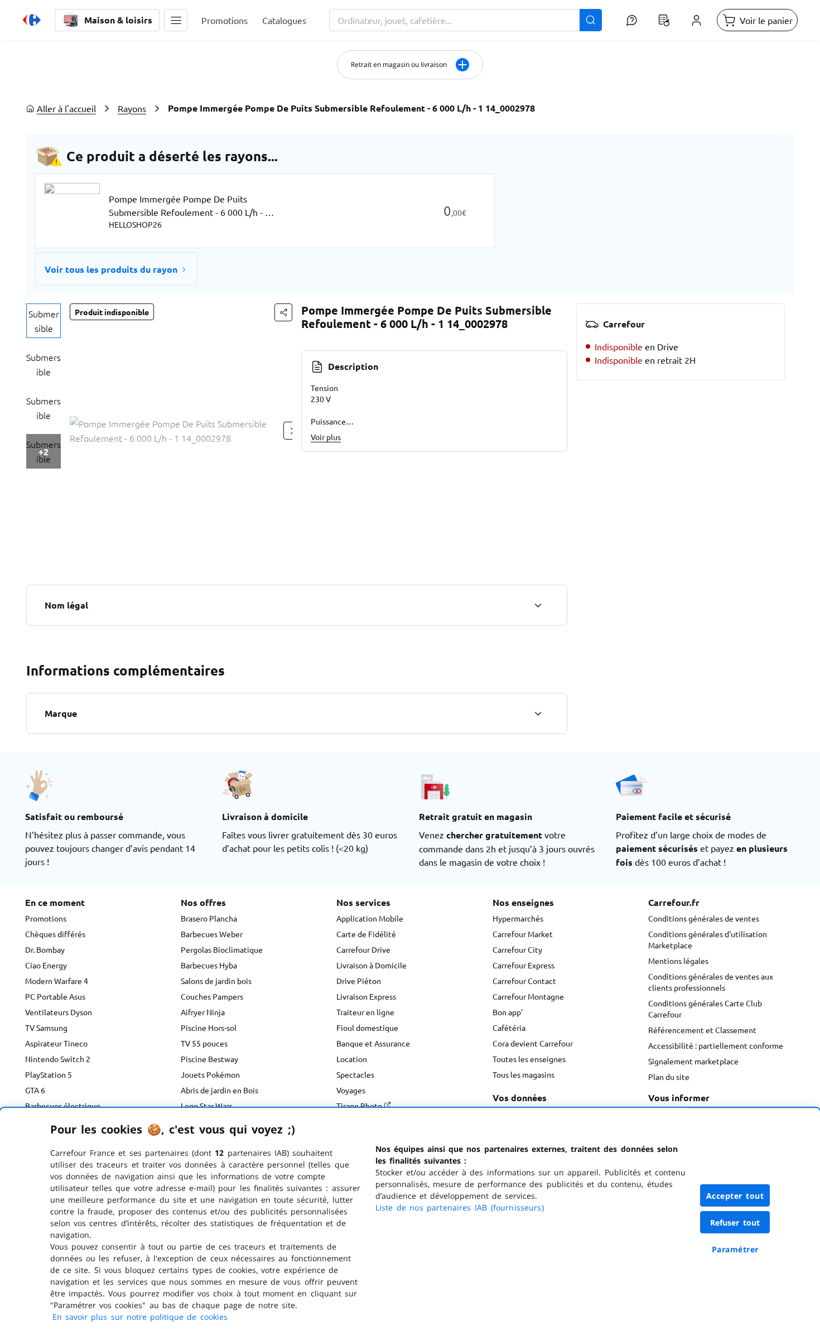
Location (351, 1059)
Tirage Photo (360, 1106)
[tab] (43, 320)
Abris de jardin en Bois (219, 1090)
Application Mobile (369, 918)
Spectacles (355, 1074)
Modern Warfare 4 (56, 981)
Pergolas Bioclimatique (222, 949)
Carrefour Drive (363, 949)
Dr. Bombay (45, 949)
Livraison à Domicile (371, 965)
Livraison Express (366, 996)
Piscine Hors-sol (209, 1028)
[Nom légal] (538, 605)
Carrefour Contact (524, 981)
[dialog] (410, 1222)
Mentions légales (678, 961)
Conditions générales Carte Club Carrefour (705, 1008)
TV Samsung (46, 1028)
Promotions (45, 918)
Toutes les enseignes (529, 1059)
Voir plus (326, 437)
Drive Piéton (358, 981)
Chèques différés (55, 934)
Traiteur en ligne (365, 1012)
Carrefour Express (523, 965)
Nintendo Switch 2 (57, 1059)
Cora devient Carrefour (533, 1043)
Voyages (350, 1090)
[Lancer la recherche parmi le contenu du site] (590, 20)
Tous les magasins (523, 1074)
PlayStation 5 (48, 1074)
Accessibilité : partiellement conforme (715, 1045)
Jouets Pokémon (210, 1074)
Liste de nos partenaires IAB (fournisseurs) (459, 1207)
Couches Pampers (212, 996)
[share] (283, 312)
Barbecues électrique (62, 1106)
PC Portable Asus (55, 996)
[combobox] (465, 20)
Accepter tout (735, 1195)
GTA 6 (35, 1090)
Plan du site (668, 1077)
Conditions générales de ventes (703, 918)
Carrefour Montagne (528, 996)
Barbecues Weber (212, 934)
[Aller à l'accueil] (31, 20)
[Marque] (538, 713)
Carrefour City (517, 949)
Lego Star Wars (207, 1106)
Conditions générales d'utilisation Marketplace (707, 939)
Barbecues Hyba (209, 965)
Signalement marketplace (693, 1061)
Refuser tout (735, 1222)
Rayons (132, 108)
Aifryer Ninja (203, 1012)
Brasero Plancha (209, 918)
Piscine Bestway (209, 1059)
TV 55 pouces (204, 1043)
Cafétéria (509, 1028)
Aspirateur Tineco (56, 1043)
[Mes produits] (664, 20)
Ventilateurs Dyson (58, 1012)
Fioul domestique (367, 1028)
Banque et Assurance (373, 1043)
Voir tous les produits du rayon (111, 269)
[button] (175, 20)
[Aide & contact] (631, 20)
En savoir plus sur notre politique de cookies (140, 1316)
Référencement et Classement (702, 1030)
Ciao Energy (46, 965)
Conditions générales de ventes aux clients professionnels (710, 981)
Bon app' (508, 1012)
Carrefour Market (523, 934)
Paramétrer (735, 1249)
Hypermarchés (518, 918)
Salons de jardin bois (216, 981)
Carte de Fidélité (366, 934)
